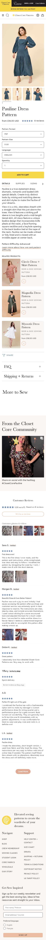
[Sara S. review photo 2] (21, 576)
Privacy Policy (31, 874)
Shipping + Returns (18, 376)
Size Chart (29, 847)
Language (6, 150)
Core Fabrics (8, 862)
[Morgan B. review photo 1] (8, 634)
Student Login (9, 858)
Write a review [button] (22, 514)
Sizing (33, 184)
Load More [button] (23, 771)
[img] (7, 551)
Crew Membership (10, 848)
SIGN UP (23, 935)
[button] (27, 121)
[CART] (42, 15)
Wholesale (7, 867)
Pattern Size (7, 139)
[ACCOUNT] (37, 15)
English (8, 155)
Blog (4, 844)
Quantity (6, 160)
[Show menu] (3, 15)
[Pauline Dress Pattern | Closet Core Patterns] (6, 94)
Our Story (7, 872)
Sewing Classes (10, 853)
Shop (4, 839)
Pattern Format (8, 129)
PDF (6, 134)
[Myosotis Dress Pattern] (11, 334)
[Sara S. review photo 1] (8, 576)
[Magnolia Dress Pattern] (11, 303)
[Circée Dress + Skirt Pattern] (11, 272)
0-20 (7, 144)
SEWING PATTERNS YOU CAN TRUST (23, 9)
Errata (27, 852)
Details (6, 184)
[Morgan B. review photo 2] (21, 634)
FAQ (7, 366)
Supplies (20, 184)
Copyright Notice (33, 869)
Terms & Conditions (34, 864)
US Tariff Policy (32, 878)
